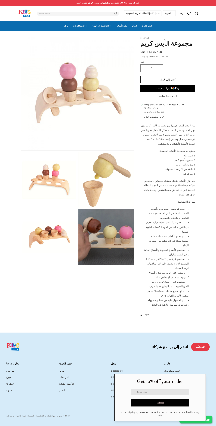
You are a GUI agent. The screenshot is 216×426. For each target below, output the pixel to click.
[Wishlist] (188, 13)
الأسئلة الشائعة (66, 383)
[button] (196, 13)
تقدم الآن (200, 346)
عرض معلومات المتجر (153, 116)
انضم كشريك (147, 26)
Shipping (144, 56)
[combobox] (78, 14)
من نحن (10, 370)
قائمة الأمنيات (122, 26)
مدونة (9, 390)
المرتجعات (64, 377)
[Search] (115, 13)
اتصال (134, 26)
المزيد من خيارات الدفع (168, 96)
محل (66, 26)
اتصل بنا (10, 383)
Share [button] (146, 314)
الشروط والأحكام (172, 370)
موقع (8, 377)
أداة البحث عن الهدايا (101, 26)
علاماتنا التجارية (79, 26)
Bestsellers (117, 370)
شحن (61, 370)
